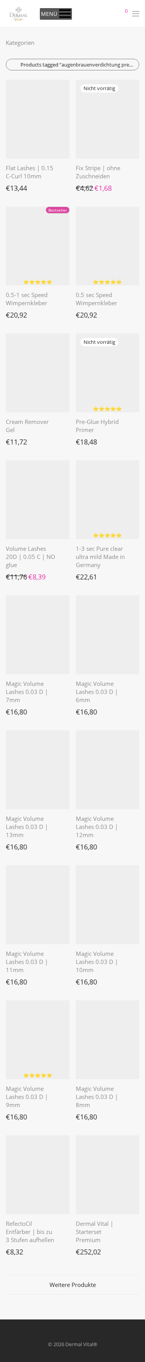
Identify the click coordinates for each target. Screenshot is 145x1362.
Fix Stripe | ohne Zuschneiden (98, 172)
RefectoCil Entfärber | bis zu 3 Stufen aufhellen (30, 1232)
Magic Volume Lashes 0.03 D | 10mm (97, 962)
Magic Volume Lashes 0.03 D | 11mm (27, 962)
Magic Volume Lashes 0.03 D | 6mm (97, 692)
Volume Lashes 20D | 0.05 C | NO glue (30, 557)
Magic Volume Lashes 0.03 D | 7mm (27, 692)
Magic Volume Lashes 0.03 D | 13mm (27, 827)
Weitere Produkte (72, 1285)
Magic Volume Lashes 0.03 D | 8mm (97, 1097)
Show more (15, 186)
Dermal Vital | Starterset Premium (94, 1232)
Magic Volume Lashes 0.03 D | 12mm (97, 827)
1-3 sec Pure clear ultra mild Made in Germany (100, 557)
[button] (49, 14)
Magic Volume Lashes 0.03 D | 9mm (27, 1097)
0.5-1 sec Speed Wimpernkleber (27, 299)
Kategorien (20, 42)
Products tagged (78, 64)
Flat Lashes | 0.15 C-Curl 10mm (29, 172)
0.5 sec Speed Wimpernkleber (96, 299)
